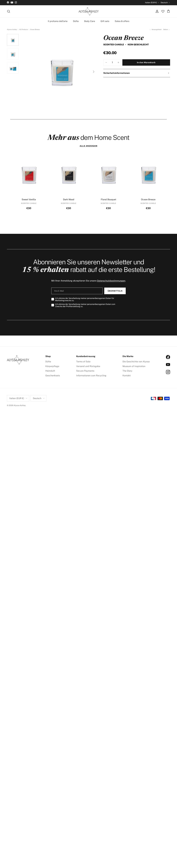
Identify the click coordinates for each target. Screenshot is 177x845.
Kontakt (127, 375)
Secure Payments (85, 371)
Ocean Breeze (35, 29)
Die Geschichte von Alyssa (136, 361)
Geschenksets (52, 375)
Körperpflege (52, 366)
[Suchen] (8, 11)
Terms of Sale (83, 361)
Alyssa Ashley (12, 29)
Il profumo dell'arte (57, 21)
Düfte (76, 21)
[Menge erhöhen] (118, 62)
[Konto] (156, 11)
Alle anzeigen (88, 146)
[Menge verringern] (106, 62)
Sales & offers (122, 21)
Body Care (89, 21)
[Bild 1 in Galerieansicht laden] (61, 70)
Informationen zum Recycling (91, 375)
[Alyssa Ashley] (89, 11)
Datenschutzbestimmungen (111, 280)
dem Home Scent (88, 137)
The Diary (127, 371)
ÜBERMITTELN (115, 291)
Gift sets (105, 21)
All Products (23, 29)
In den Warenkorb (146, 62)
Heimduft (50, 371)
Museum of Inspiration (134, 366)
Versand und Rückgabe (88, 366)
